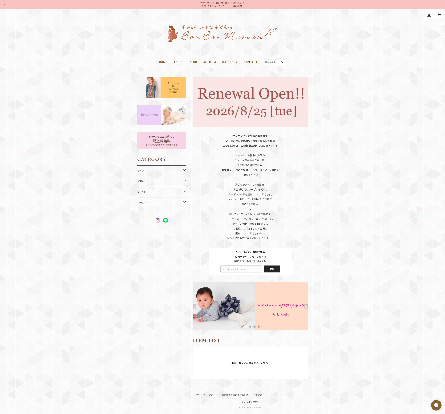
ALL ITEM (209, 62)
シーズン (142, 202)
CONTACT (250, 62)
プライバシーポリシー (206, 395)
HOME (163, 62)
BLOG (193, 62)
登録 (272, 268)
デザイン (142, 181)
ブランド (141, 191)
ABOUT (178, 62)
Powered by (246, 407)
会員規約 (257, 395)
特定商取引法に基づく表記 (235, 395)
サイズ (140, 170)
